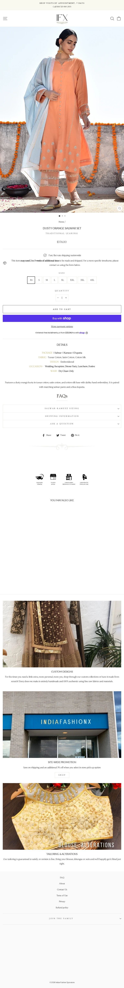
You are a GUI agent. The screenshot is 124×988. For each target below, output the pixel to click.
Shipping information (62, 416)
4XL (92, 280)
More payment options (62, 326)
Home (61, 222)
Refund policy (62, 907)
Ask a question (62, 424)
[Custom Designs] (62, 634)
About (62, 883)
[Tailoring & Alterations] (62, 816)
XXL (72, 280)
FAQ (62, 877)
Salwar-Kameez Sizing (62, 408)
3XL (82, 280)
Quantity (62, 291)
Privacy (62, 901)
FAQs (62, 396)
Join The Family (61, 918)
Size (62, 273)
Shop (62, 775)
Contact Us (62, 889)
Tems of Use (62, 895)
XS (31, 280)
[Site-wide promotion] (62, 724)
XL (62, 280)
